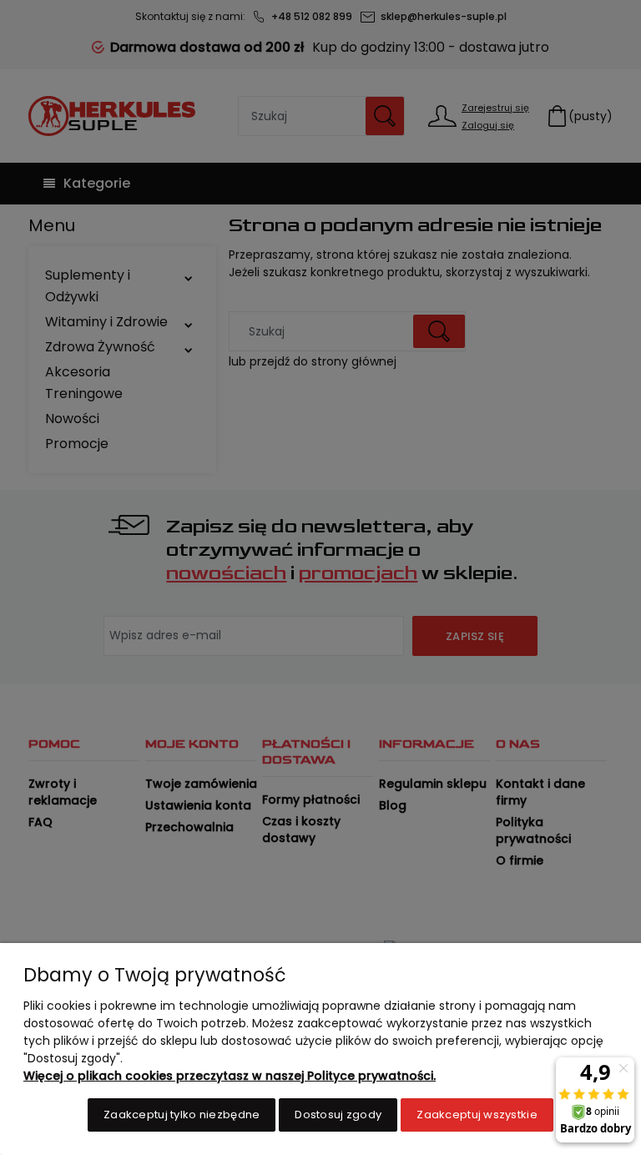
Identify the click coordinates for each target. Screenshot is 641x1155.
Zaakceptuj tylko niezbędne (181, 1114)
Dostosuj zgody (338, 1114)
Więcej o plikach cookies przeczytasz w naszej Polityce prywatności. (229, 1075)
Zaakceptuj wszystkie (477, 1114)
